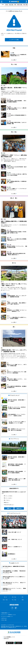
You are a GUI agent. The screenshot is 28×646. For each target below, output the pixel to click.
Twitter (15, 607)
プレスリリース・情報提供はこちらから (9, 614)
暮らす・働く (20, 4)
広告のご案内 (4, 620)
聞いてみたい (7, 500)
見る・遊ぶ (11, 4)
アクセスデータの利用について (7, 616)
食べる (7, 4)
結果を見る (19, 508)
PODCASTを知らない (9, 504)
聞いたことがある (8, 495)
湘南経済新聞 (13, 2)
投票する (9, 508)
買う (15, 4)
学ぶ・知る (25, 4)
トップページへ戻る (14, 39)
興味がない (6, 502)
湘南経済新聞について (6, 612)
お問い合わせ (4, 618)
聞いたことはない (8, 498)
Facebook (12, 607)
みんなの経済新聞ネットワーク (14, 632)
